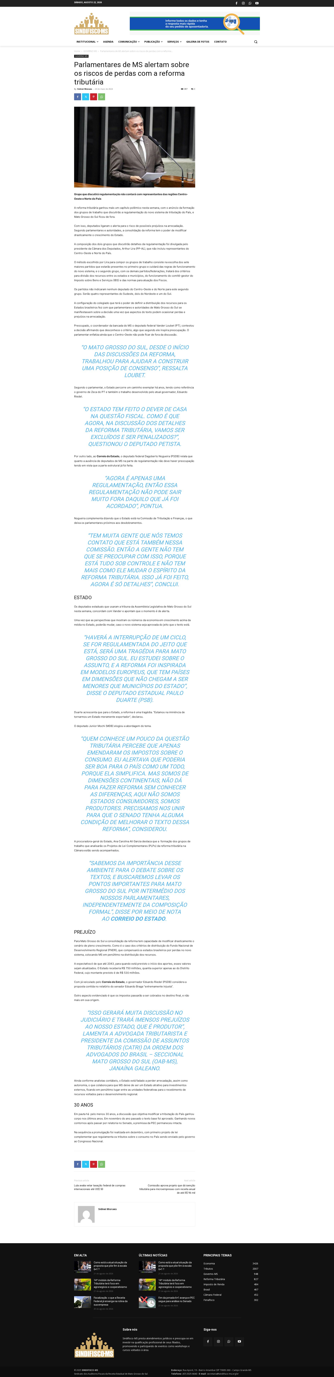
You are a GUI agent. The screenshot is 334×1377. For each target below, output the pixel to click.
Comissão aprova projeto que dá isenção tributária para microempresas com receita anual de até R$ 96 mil (167, 1189)
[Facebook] (236, 3)
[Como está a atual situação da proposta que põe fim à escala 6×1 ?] (82, 1267)
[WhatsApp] (250, 3)
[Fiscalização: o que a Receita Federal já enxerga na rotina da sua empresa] (82, 1302)
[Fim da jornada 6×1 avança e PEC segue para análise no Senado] (147, 1302)
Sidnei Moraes (84, 89)
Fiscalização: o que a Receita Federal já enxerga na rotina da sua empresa (111, 1301)
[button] (256, 42)
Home (77, 51)
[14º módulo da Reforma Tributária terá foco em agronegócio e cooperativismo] (82, 1284)
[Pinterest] (93, 96)
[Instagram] (243, 3)
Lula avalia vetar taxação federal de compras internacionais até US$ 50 (99, 1187)
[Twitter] (85, 96)
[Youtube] (257, 3)
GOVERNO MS (90, 51)
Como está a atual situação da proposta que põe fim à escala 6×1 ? (110, 1266)
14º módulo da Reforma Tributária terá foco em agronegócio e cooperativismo (110, 1283)
